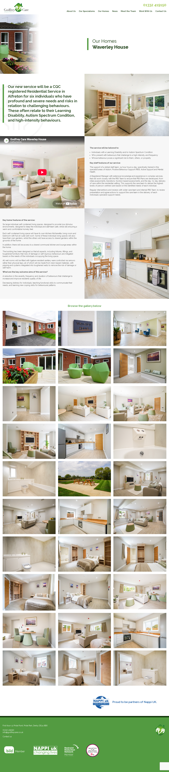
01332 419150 (154, 5)
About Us (71, 11)
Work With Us (145, 11)
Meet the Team (128, 11)
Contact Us (160, 11)
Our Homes (103, 11)
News (115, 11)
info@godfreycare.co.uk (13, 732)
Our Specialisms (87, 11)
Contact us (7, 736)
